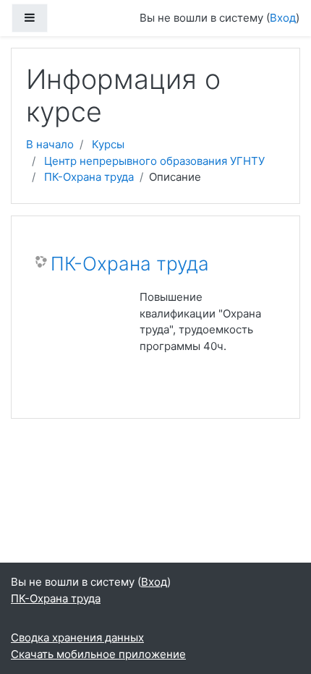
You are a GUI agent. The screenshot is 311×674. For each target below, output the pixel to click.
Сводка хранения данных (77, 637)
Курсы (108, 144)
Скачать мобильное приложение (98, 654)
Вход (283, 18)
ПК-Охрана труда (89, 177)
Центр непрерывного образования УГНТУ (154, 161)
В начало (50, 144)
